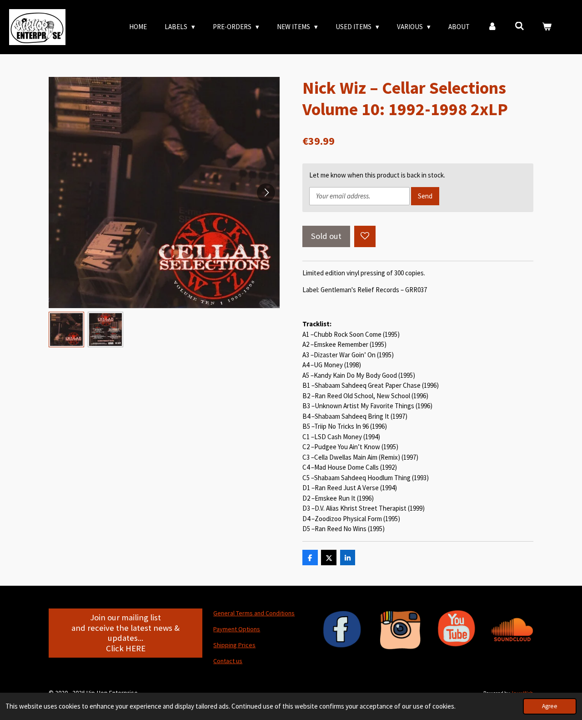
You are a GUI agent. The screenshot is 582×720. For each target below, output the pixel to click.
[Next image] (266, 192)
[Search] (519, 26)
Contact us (227, 661)
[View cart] (547, 27)
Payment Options (236, 629)
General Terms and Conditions (254, 613)
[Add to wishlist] (365, 236)
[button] (66, 329)
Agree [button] (549, 706)
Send (425, 196)
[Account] (492, 27)
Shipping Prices (234, 645)
